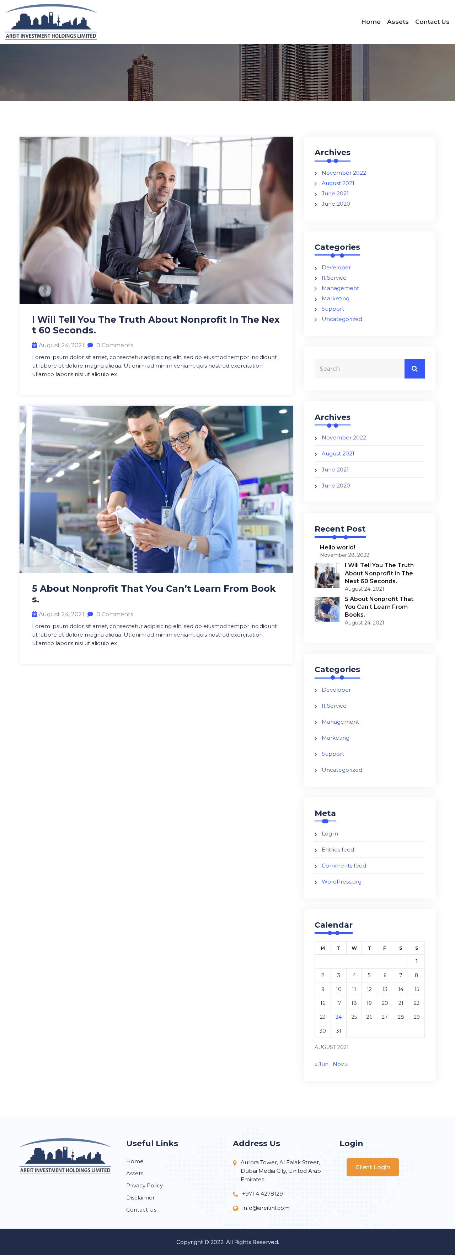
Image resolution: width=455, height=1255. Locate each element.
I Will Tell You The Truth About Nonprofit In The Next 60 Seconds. (156, 325)
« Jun (321, 1064)
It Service (334, 277)
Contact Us (432, 21)
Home (371, 21)
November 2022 (344, 172)
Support (333, 308)
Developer (336, 267)
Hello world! (337, 547)
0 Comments (114, 345)
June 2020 (336, 203)
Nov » (340, 1064)
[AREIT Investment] (56, 22)
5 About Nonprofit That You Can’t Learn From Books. (154, 594)
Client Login (372, 1167)
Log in (330, 833)
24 (339, 1017)
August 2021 (338, 183)
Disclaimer (140, 1197)
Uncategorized (342, 319)
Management (340, 288)
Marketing (335, 298)
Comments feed (344, 865)
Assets (398, 21)
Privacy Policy (144, 1185)
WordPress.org (342, 881)
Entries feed (338, 849)
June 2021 (335, 193)
